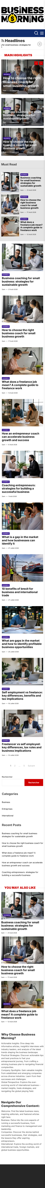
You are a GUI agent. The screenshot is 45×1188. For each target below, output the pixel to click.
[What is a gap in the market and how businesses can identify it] (22, 516)
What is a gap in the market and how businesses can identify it (20, 540)
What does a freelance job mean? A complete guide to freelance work (31, 226)
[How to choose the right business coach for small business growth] (10, 204)
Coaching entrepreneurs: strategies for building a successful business (19, 488)
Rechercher (7, 777)
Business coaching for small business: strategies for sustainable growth (22, 115)
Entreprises (7, 809)
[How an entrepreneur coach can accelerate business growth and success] (22, 412)
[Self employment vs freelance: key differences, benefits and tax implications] (22, 671)
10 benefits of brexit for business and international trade (20, 592)
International (7, 815)
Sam (4, 91)
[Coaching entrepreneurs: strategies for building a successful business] (22, 464)
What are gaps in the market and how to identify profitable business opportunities (22, 644)
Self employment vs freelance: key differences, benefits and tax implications (22, 696)
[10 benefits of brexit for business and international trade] (22, 568)
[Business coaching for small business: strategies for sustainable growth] (10, 182)
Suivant (31, 765)
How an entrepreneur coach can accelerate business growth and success (20, 437)
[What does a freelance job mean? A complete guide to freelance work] (10, 226)
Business (7, 74)
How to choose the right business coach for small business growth (22, 82)
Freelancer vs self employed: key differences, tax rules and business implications (22, 747)
